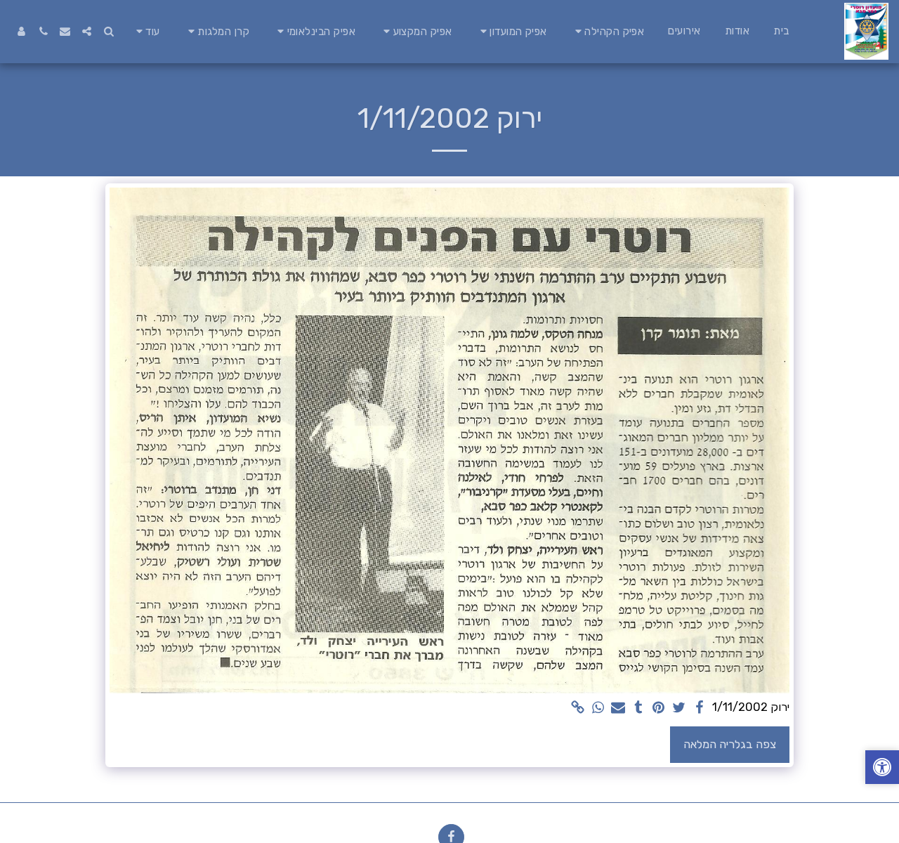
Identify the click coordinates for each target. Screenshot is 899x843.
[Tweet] (678, 708)
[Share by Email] (618, 708)
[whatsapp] (598, 708)
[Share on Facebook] (699, 708)
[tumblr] (638, 708)
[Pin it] (659, 708)
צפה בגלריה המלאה (729, 744)
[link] (577, 708)
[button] (607, 31)
